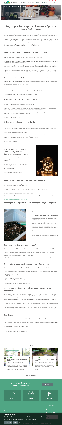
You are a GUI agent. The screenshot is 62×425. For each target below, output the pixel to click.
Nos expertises (31, 2)
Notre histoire (6, 407)
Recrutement (21, 404)
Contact (49, 409)
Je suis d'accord (8, 422)
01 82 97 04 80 (51, 405)
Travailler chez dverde (42, 2)
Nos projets (23, 2)
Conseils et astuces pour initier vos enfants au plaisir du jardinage (15, 199)
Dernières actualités (35, 407)
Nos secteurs (6, 410)
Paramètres (21, 422)
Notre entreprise (14, 2)
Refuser (15, 422)
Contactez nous (47, 384)
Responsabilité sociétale (8, 408)
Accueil (5, 6)
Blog (9, 6)
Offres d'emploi (20, 407)
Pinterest (21, 82)
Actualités (34, 404)
